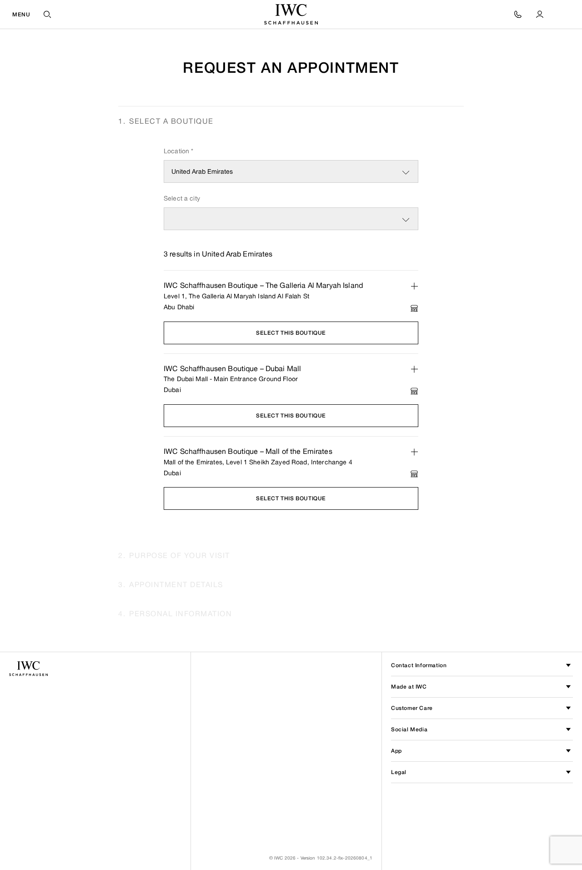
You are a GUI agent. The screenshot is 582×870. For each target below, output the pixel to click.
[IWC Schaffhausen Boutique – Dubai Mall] (414, 369)
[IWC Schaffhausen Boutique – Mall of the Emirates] (414, 452)
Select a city (182, 198)
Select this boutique (291, 333)
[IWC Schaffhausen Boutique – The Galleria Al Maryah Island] (414, 286)
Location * (178, 151)
